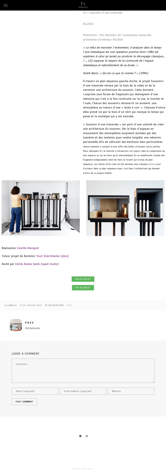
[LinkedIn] (81, 436)
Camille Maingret (28, 248)
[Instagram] (87, 436)
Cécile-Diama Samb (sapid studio (36, 264)
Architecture (56, 305)
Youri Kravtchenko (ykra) (52, 256)
